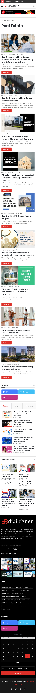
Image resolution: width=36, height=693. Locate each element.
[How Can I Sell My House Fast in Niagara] (18, 202)
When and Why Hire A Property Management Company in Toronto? (15, 292)
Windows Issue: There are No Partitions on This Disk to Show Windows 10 (23, 439)
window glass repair (7, 606)
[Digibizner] (12, 6)
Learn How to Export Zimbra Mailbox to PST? (22, 430)
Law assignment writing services (10, 596)
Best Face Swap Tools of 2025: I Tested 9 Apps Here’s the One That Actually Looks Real (23, 448)
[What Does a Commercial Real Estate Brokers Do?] (18, 316)
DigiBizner (31, 681)
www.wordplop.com (15, 545)
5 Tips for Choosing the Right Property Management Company (17, 137)
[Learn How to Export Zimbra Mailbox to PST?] (7, 432)
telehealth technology (8, 603)
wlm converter (6, 609)
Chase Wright (6, 54)
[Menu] (2, 6)
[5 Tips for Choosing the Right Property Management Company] (18, 123)
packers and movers (7, 599)
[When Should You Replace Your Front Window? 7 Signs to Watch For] (9, 493)
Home (4, 20)
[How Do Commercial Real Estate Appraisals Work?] (18, 84)
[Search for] (34, 6)
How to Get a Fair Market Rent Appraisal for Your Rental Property (17, 253)
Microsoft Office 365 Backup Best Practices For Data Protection (23, 414)
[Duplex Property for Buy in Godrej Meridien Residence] (18, 354)
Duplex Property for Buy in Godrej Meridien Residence (17, 367)
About (20, 684)
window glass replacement (22, 606)
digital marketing (28, 587)
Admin (4, 134)
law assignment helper (17, 593)
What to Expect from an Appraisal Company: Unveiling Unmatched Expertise (17, 177)
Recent (17, 406)
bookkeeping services (8, 587)
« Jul (17, 662)
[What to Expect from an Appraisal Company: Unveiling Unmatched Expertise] (18, 161)
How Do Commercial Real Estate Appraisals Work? (16, 99)
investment (5, 590)
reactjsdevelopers (20, 599)
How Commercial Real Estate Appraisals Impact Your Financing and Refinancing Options (17, 59)
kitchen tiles (5, 593)
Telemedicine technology (22, 603)
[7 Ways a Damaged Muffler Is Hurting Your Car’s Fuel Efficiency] (18, 567)
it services (13, 590)
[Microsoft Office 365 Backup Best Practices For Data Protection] (7, 414)
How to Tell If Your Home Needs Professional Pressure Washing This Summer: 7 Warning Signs (9, 478)
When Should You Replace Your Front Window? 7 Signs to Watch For (8, 502)
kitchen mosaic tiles (24, 590)
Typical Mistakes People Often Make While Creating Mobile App (22, 423)
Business (18, 587)
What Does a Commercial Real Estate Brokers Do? (15, 331)
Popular (5, 406)
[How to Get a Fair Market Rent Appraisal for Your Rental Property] (18, 239)
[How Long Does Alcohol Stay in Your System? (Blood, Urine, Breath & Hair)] (6, 561)
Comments (29, 406)
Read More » (6, 72)
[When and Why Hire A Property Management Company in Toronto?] (18, 275)
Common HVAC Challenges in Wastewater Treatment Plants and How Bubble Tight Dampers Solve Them (26, 479)
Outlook (24, 596)
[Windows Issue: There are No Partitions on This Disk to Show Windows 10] (7, 440)
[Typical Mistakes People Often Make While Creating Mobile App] (7, 423)
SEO (28, 599)
